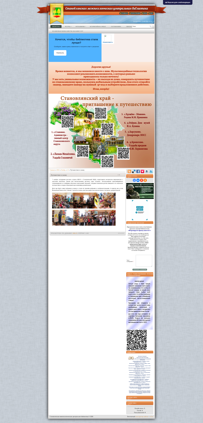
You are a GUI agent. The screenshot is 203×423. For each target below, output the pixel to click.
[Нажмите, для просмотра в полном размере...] (62, 208)
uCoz (151, 416)
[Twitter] (151, 171)
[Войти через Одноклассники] (145, 180)
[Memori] (142, 171)
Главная (52, 170)
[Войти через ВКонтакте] (138, 180)
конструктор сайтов (141, 416)
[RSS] (129, 171)
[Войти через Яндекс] (141, 180)
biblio (75, 233)
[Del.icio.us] (133, 171)
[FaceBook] (138, 171)
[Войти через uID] (134, 180)
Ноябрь (63, 170)
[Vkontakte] (146, 171)
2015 (57, 170)
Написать (60, 53)
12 (68, 170)
